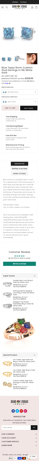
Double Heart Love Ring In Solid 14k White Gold (23, 281)
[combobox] (19, 92)
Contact (23, 2)
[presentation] (2, 59)
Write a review (19, 264)
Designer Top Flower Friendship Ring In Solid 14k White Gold (23, 304)
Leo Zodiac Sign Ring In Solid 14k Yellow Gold (24, 371)
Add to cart (10, 108)
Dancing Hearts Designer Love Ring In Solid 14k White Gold (23, 293)
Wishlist (15, 2)
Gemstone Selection (9, 97)
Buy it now (29, 108)
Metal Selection (8, 87)
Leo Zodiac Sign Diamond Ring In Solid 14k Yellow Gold (24, 360)
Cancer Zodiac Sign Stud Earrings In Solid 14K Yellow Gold (23, 382)
